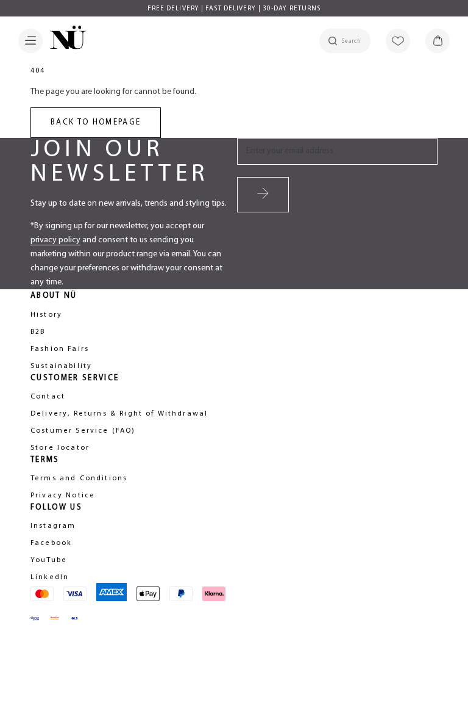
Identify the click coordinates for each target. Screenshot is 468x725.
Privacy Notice (62, 495)
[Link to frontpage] (65, 40)
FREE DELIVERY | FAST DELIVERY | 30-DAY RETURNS (234, 8)
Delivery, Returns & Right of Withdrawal (119, 413)
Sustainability (61, 366)
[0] (437, 41)
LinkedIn (49, 577)
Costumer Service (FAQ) (83, 431)
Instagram (53, 526)
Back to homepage (96, 122)
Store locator (60, 448)
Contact (47, 396)
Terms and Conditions (78, 478)
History (46, 315)
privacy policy (55, 240)
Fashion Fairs (59, 349)
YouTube (48, 560)
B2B (37, 332)
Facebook (51, 543)
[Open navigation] (30, 40)
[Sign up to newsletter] (263, 194)
